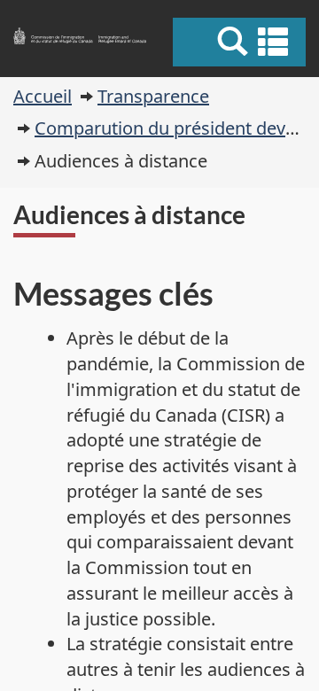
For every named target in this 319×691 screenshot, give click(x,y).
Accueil (42, 96)
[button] (241, 42)
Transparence (153, 96)
